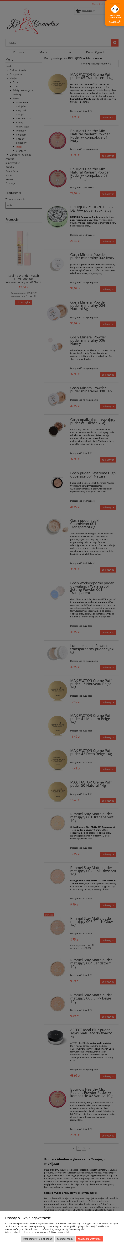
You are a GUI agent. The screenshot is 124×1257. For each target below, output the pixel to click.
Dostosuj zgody (65, 1238)
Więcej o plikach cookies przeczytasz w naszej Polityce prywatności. (37, 1232)
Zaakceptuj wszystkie (89, 1238)
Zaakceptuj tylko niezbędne (37, 1238)
